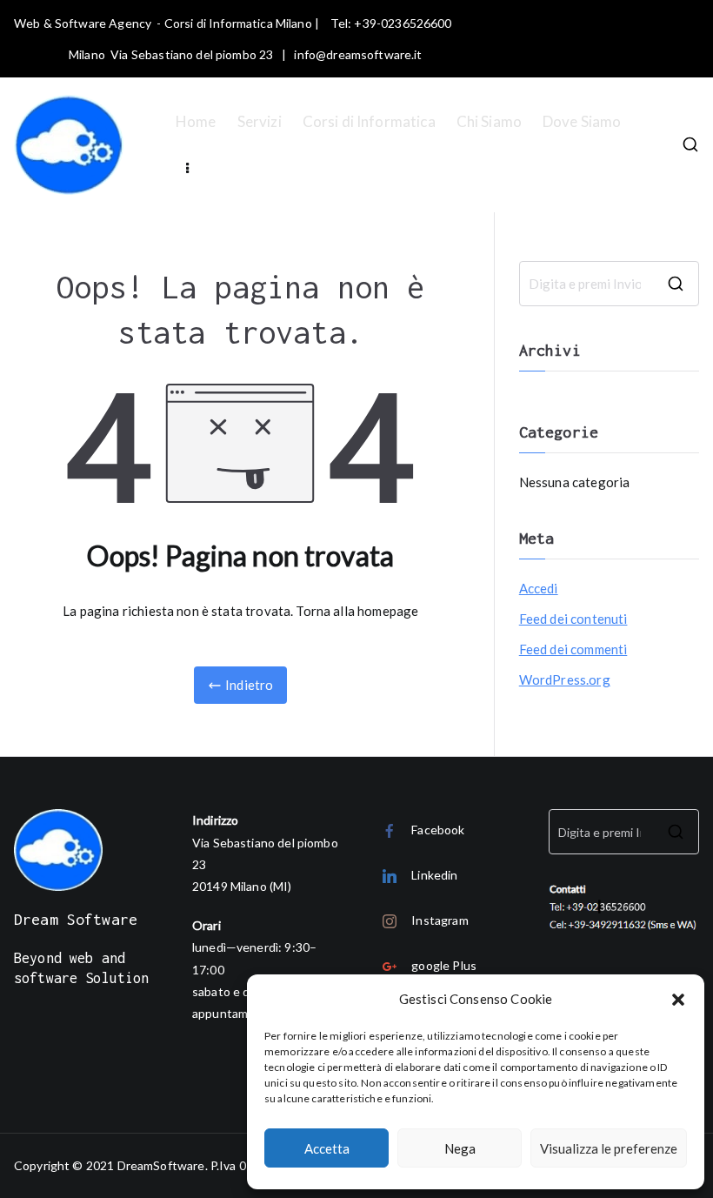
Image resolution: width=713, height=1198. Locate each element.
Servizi (259, 121)
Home (196, 121)
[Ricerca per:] (609, 283)
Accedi (538, 588)
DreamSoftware (161, 1165)
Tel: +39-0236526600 (391, 23)
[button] (678, 999)
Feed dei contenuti (573, 618)
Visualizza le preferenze (608, 1148)
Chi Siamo (489, 121)
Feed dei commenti (573, 649)
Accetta (327, 1148)
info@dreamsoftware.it (358, 54)
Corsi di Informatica (369, 121)
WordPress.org (564, 679)
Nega (460, 1148)
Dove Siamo (582, 121)
